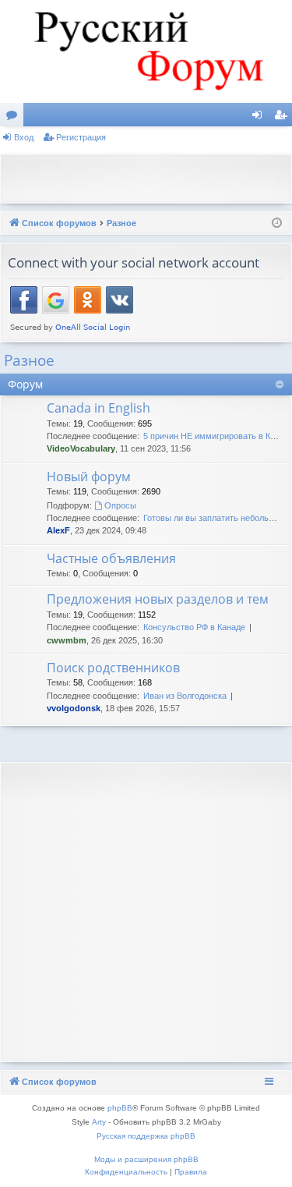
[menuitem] (126, 1172)
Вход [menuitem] (260, 117)
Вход (23, 137)
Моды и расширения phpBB (146, 1159)
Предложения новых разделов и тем (158, 599)
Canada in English (98, 407)
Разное (29, 360)
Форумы (14, 117)
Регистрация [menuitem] (283, 117)
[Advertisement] (150, 177)
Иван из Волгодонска (185, 695)
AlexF (58, 530)
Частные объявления (111, 558)
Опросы (120, 505)
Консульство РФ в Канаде (194, 627)
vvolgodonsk (73, 708)
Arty (99, 1122)
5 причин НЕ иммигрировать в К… (211, 436)
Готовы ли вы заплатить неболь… (210, 518)
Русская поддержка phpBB (146, 1136)
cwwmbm (66, 640)
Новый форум (89, 476)
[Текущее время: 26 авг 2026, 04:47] (277, 223)
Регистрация (81, 137)
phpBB (119, 1108)
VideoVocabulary (81, 448)
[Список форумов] (146, 51)
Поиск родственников (113, 667)
